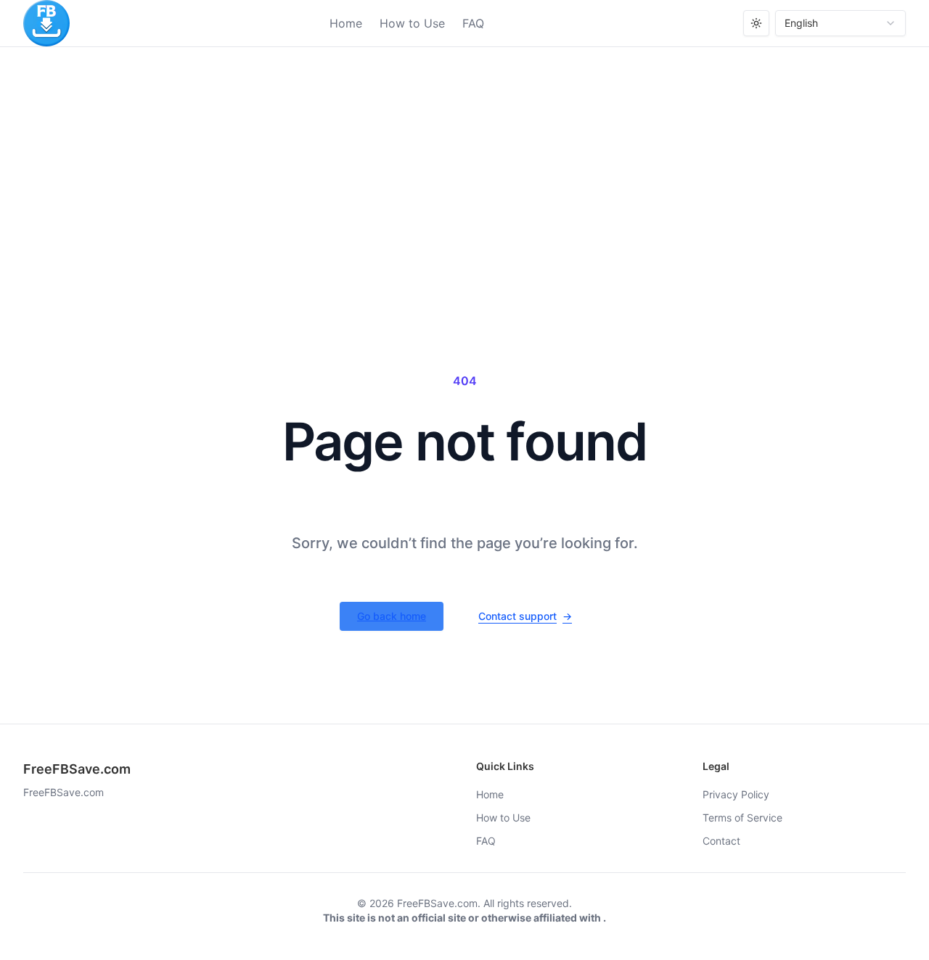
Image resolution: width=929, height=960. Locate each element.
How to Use (412, 23)
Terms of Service (742, 817)
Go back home (391, 616)
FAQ (473, 23)
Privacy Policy (736, 794)
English (801, 23)
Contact (721, 841)
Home (346, 23)
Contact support (525, 616)
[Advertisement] (464, 155)
